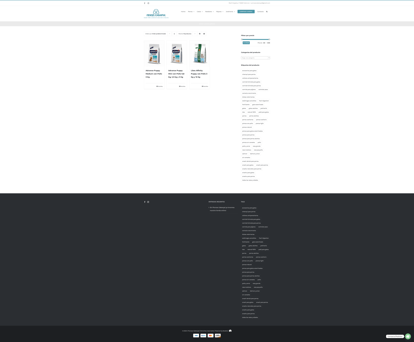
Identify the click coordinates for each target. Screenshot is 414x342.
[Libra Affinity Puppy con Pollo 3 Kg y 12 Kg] (199, 54)
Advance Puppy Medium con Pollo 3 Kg (154, 74)
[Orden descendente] (174, 34)
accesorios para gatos (249, 70)
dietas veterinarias (248, 97)
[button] (266, 11)
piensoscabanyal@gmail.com (260, 3)
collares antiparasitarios (250, 78)
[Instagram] (148, 202)
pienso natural (247, 127)
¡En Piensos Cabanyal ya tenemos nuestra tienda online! (222, 208)
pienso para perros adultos (251, 138)
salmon (244, 154)
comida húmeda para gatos (251, 82)
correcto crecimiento (249, 93)
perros (244, 116)
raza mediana (246, 150)
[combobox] (255, 57)
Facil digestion (264, 101)
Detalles (160, 86)
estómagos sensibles (249, 101)
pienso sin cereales (248, 142)
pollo (259, 142)
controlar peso (263, 89)
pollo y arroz (246, 146)
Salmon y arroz (255, 154)
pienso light (260, 123)
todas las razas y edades (250, 180)
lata (243, 112)
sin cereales (246, 157)
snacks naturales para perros (251, 169)
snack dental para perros (250, 161)
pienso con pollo (247, 123)
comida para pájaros (249, 89)
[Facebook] (145, 202)
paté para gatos (264, 112)
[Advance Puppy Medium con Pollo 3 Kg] (154, 54)
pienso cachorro (261, 119)
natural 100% (252, 112)
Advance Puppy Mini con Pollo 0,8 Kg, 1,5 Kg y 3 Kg (176, 74)
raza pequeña (258, 150)
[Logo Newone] (230, 331)
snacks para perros (248, 176)
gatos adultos (253, 108)
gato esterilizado (257, 104)
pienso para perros (248, 135)
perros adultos (254, 116)
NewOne (225, 331)
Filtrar (246, 43)
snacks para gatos (248, 172)
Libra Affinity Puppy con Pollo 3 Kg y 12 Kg (199, 74)
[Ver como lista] (204, 34)
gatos (244, 108)
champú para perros (249, 74)
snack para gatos (247, 165)
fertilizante (245, 104)
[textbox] (255, 57)
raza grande (256, 146)
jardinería (263, 108)
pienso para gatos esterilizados (252, 131)
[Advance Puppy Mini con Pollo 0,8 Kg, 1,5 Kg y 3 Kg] (177, 54)
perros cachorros (247, 119)
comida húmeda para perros (251, 85)
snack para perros (262, 165)
